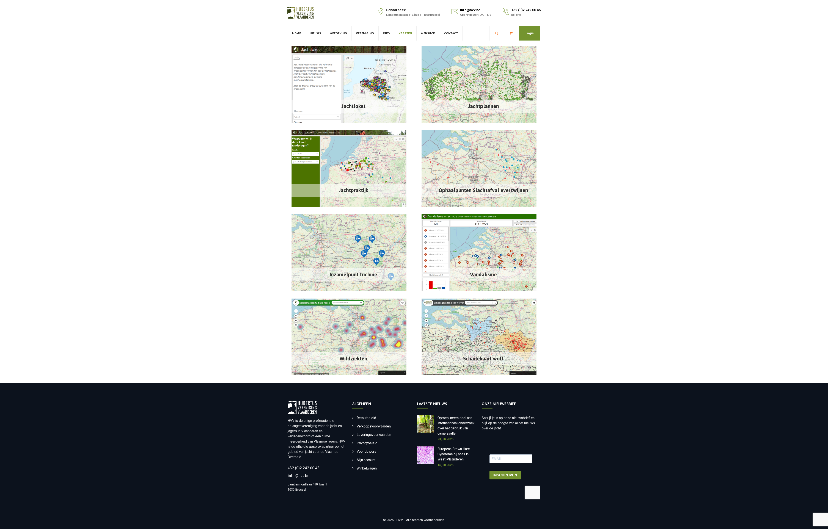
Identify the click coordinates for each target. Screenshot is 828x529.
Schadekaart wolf (483, 359)
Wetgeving (338, 33)
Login (529, 33)
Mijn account (366, 460)
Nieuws (315, 33)
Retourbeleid (366, 418)
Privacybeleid (367, 443)
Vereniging (365, 33)
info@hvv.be (470, 10)
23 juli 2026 (445, 439)
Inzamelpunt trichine (353, 274)
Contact (451, 33)
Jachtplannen (483, 106)
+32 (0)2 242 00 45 (526, 10)
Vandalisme (483, 274)
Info (386, 33)
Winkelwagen (367, 468)
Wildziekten (353, 359)
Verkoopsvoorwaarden (374, 426)
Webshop (428, 33)
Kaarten (405, 33)
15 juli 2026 (445, 465)
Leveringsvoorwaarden (374, 435)
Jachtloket (353, 106)
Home (296, 33)
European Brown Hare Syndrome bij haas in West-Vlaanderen (454, 454)
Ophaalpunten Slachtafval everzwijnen (483, 190)
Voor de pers (366, 451)
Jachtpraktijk (353, 190)
